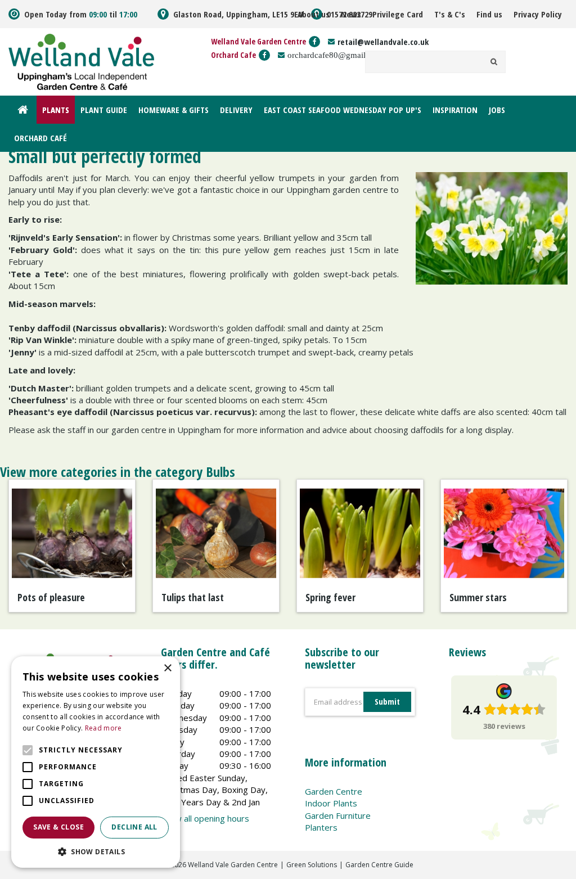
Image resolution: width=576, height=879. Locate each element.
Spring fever (330, 597)
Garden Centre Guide (379, 864)
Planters (321, 827)
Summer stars (478, 597)
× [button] (167, 668)
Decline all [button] (134, 827)
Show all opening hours (205, 818)
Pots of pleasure (51, 597)
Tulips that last (192, 597)
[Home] (22, 110)
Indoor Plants (331, 803)
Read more (103, 728)
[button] (95, 851)
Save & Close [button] (58, 827)
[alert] (95, 762)
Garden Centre (333, 791)
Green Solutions (311, 864)
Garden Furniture (338, 815)
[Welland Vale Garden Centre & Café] (81, 60)
